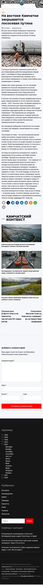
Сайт (25, 394)
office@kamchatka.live (27, 576)
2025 (6, 437)
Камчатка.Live (16, 28)
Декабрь (9, 447)
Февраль (9, 470)
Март (8, 468)
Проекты (5, 504)
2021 (6, 475)
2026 (6, 435)
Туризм (5, 510)
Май (7, 463)
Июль (8, 459)
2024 (6, 440)
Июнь (8, 461)
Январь (9, 473)
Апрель (9, 466)
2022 (6, 444)
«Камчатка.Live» (7, 566)
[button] (4, 202)
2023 (6, 442)
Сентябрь (10, 454)
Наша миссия (10, 569)
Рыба (3, 12)
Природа (5, 500)
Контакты (19, 569)
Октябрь (9, 451)
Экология (5, 514)
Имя (4, 385)
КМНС (4, 497)
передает (18, 198)
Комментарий (8, 361)
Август (9, 456)
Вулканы (5, 490)
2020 (6, 477)
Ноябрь (9, 449)
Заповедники (7, 494)
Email (4, 394)
